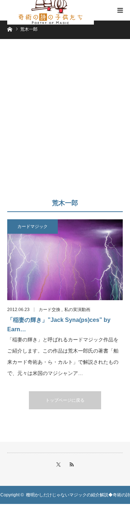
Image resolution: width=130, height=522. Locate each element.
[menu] (120, 10)
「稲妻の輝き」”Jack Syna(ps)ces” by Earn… (58, 324)
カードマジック (32, 226)
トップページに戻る (65, 400)
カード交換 (49, 309)
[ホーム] (9, 28)
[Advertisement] (65, 122)
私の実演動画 (77, 309)
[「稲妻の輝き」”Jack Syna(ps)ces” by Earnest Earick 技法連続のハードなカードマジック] (65, 259)
